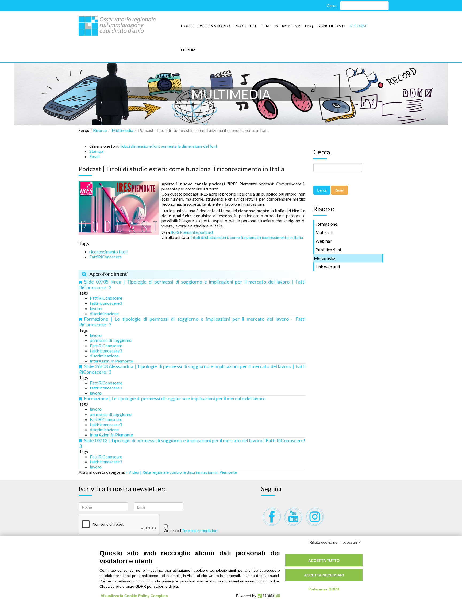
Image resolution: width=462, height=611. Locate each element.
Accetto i (191, 530)
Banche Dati (332, 26)
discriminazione (104, 313)
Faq (309, 26)
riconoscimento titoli (108, 251)
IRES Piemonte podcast (192, 232)
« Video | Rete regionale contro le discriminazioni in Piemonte (181, 472)
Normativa (288, 26)
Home (187, 26)
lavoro (96, 308)
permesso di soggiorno (111, 340)
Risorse (359, 26)
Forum (188, 50)
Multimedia (122, 130)
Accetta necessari (324, 575)
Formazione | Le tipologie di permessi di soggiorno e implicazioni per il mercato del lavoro (174, 398)
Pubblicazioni (328, 249)
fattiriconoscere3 (106, 303)
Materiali (324, 232)
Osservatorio (214, 26)
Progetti (245, 26)
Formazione (326, 223)
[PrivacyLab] (268, 595)
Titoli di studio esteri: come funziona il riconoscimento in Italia (246, 237)
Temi (266, 26)
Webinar (323, 240)
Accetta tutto (324, 560)
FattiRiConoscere (105, 256)
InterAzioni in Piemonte (111, 360)
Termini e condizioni (200, 530)
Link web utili (327, 266)
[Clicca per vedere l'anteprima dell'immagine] (119, 207)
